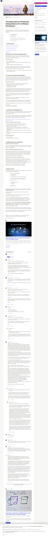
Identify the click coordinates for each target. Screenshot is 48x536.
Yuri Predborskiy (11, 402)
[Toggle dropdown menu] (31, 220)
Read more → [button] (8, 522)
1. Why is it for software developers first (12, 45)
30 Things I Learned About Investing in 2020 (41, 30)
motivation (13, 27)
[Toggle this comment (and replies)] (6, 261)
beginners (7, 27)
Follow (41, 6)
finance (10, 27)
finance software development (17, 467)
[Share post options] (1, 46)
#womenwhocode (13, 185)
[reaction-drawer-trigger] (2, 36)
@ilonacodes (13, 175)
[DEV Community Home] (1, 1)
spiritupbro (9, 434)
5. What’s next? (8, 52)
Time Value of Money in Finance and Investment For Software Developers (40, 27)
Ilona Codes (10, 328)
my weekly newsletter (26, 207)
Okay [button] (3, 534)
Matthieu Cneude (10, 277)
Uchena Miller (9, 446)
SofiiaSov (9, 455)
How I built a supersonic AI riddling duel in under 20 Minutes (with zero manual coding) (18, 513)
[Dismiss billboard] (46, 524)
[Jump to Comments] (2, 39)
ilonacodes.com (18, 17)
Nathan (9, 259)
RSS (6, 208)
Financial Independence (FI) (22, 66)
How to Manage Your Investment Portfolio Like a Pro (40, 23)
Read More (7, 247)
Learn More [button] (37, 54)
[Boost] (2, 44)
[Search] (3, 1)
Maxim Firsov (9, 306)
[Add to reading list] (2, 41)
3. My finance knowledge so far (11, 48)
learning (17, 27)
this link (26, 91)
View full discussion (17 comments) (18, 484)
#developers (24, 176)
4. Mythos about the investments (11, 50)
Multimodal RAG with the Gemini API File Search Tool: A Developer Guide (18, 238)
